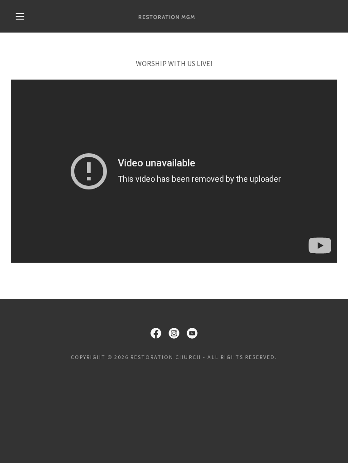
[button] (20, 16)
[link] (167, 16)
